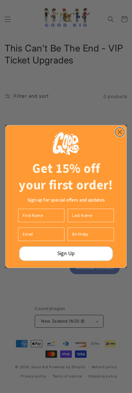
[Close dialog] (120, 132)
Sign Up (66, 254)
